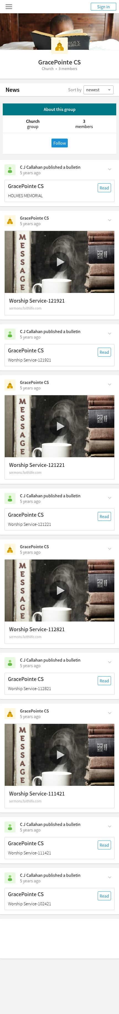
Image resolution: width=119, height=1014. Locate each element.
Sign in (103, 6)
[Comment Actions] (109, 168)
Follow (59, 143)
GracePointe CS (26, 186)
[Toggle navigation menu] (9, 6)
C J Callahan (31, 167)
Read (104, 188)
